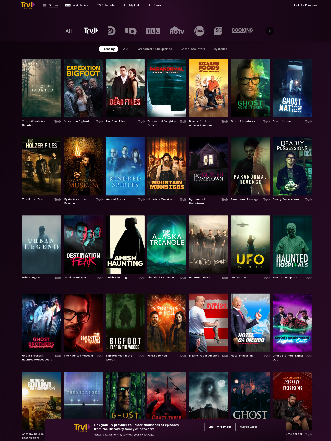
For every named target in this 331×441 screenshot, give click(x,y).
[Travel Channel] (29, 5)
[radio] (68, 31)
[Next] (270, 31)
